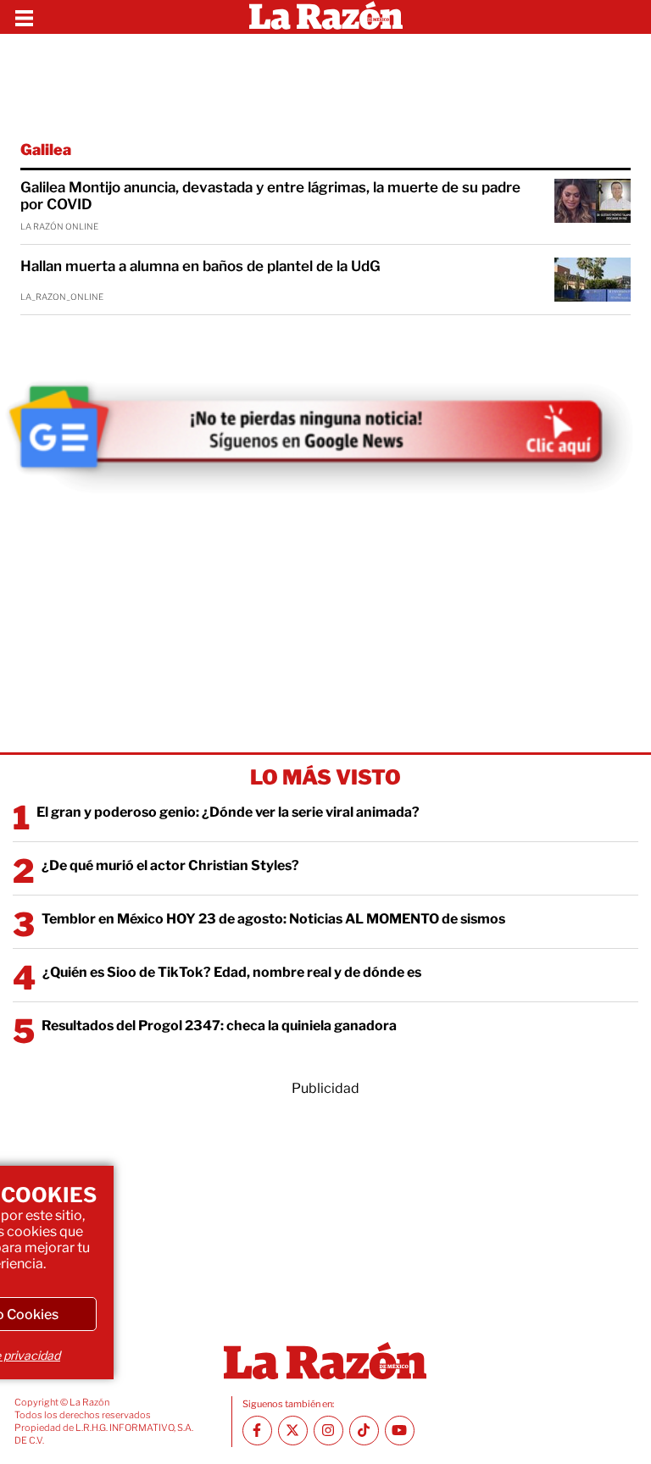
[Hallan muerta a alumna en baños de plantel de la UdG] (592, 280)
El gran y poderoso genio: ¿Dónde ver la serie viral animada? (228, 812)
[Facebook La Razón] (257, 1430)
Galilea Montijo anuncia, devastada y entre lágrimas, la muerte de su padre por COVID (270, 196)
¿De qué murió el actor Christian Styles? (170, 865)
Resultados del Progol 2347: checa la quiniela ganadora (219, 1026)
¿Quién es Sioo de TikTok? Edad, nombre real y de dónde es (231, 972)
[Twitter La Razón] (293, 1430)
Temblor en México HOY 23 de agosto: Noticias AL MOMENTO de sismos (273, 919)
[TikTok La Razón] (364, 1430)
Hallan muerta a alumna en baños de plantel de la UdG (200, 266)
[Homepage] (326, 17)
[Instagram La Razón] (328, 1430)
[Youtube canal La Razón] (400, 1430)
